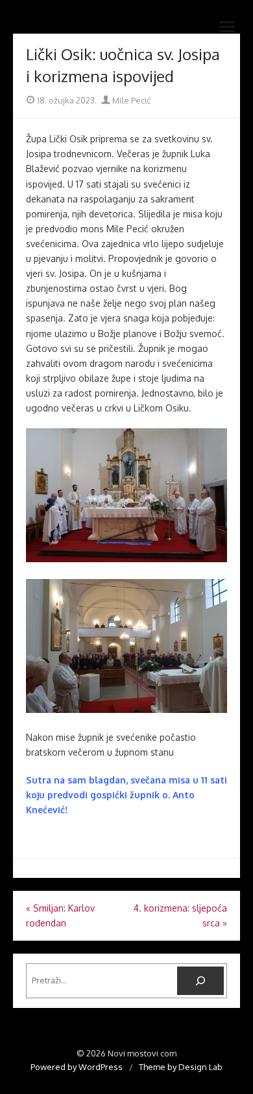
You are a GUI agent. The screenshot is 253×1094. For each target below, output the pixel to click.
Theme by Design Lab (181, 1067)
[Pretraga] (200, 981)
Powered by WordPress (76, 1067)
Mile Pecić (130, 100)
